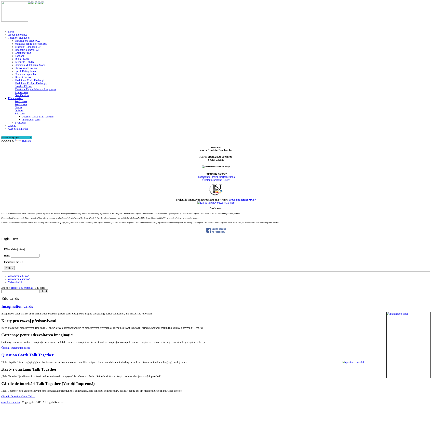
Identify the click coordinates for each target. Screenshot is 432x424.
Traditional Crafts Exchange (30, 80)
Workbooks (21, 101)
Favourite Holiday (24, 61)
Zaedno (12, 125)
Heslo (7, 255)
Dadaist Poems (23, 77)
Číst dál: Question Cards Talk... (18, 396)
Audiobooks (21, 92)
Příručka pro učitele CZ (27, 40)
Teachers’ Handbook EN (28, 46)
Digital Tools (22, 58)
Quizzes (19, 110)
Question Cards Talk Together (38, 116)
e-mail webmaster (10, 402)
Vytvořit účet (15, 282)
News (11, 31)
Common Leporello (25, 74)
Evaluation (20, 122)
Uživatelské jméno (14, 249)
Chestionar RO (23, 52)
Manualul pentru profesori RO (31, 43)
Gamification (22, 95)
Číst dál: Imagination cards (15, 347)
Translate (26, 140)
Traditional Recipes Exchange (31, 83)
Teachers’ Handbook (19, 37)
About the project (17, 34)
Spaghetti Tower (23, 86)
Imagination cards (31, 119)
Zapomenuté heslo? (18, 276)
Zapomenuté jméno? (19, 279)
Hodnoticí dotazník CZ (27, 49)
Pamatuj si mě (11, 262)
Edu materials (15, 98)
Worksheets (21, 104)
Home (14, 287)
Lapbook (19, 55)
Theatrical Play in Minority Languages (35, 89)
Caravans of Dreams (26, 68)
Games (18, 107)
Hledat (44, 291)
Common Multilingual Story (30, 65)
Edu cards (20, 113)
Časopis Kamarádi (18, 128)
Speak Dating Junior (26, 71)
